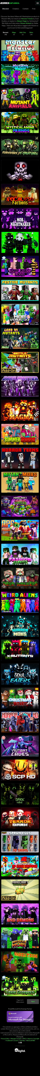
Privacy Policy (5, 1038)
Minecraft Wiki (30, 1040)
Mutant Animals (25, 23)
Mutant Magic (22, 21)
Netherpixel (33, 21)
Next (33, 1001)
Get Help (22, 1040)
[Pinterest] (21, 1042)
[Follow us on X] (19, 1042)
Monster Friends (27, 19)
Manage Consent (16, 1038)
